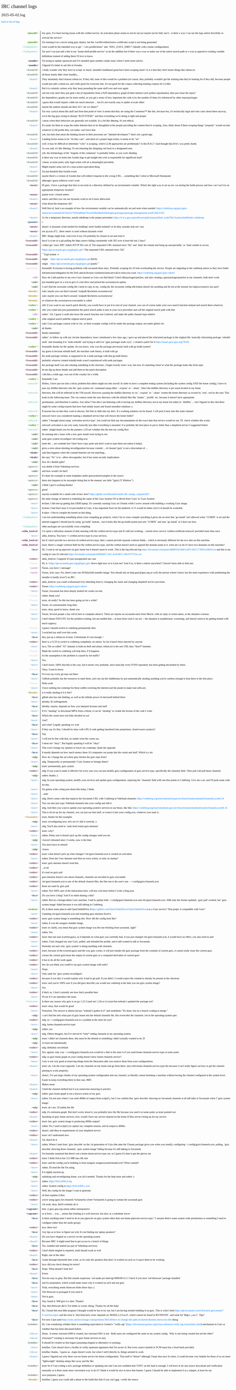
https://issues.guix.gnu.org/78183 (172, 342)
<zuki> (35, 282)
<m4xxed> (33, 383)
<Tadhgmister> (30, 46)
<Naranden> (32, 817)
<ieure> (34, 503)
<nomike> (33, 60)
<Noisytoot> (32, 1001)
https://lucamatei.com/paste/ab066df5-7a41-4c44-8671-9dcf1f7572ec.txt (105, 554)
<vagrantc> (32, 1209)
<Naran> (34, 563)
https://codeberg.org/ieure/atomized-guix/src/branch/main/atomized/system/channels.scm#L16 (180, 807)
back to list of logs (10, 21)
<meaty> (34, 185)
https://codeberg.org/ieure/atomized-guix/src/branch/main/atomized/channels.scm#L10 (180, 798)
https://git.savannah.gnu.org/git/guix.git (70, 259)
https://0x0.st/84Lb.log (60, 1181)
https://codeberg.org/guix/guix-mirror (156, 272)
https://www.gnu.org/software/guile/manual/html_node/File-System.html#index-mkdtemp (159, 217)
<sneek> (34, 568)
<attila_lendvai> (30, 531)
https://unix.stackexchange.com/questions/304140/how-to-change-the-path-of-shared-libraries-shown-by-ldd (116, 1319)
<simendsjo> (32, 268)
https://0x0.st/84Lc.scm (78, 1186)
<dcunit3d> (32, 70)
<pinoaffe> (33, 33)
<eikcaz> (34, 1333)
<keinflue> (33, 1324)
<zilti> (35, 277)
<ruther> (34, 558)
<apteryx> (33, 466)
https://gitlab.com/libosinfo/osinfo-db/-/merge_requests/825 (119, 494)
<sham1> (34, 79)
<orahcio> (33, 909)
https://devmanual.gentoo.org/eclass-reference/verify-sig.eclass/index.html (164, 1324)
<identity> (33, 291)
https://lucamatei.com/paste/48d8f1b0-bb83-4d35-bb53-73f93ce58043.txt (179, 549)
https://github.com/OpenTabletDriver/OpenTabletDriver (119, 909)
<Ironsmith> (32, 240)
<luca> (35, 549)
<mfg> (35, 757)
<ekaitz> (34, 452)
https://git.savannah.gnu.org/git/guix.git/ (62, 249)
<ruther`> (33, 305)
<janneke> (33, 222)
